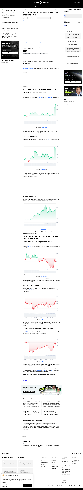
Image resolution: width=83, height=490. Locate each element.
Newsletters (54, 468)
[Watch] (73, 91)
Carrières (43, 466)
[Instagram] (35, 18)
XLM (40, 370)
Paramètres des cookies (76, 485)
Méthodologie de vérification (75, 461)
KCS (27, 332)
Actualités (54, 460)
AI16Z (49, 139)
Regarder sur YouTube (68, 101)
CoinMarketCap (44, 127)
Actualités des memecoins (64, 479)
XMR (30, 290)
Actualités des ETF (65, 482)
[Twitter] (27, 18)
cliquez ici (25, 380)
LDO (45, 370)
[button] (9, 463)
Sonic (52, 370)
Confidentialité (55, 485)
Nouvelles (25, 9)
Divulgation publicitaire (74, 464)
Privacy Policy (4, 56)
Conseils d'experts (55, 466)
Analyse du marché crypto (66, 466)
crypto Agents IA (48, 97)
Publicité (43, 460)
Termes (49, 485)
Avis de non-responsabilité (64, 485)
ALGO (37, 370)
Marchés (29, 9)
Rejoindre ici (4, 62)
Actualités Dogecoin (66, 474)
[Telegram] (29, 18)
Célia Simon (44, 42)
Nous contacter (44, 462)
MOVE (29, 246)
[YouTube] (24, 18)
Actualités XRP (65, 461)
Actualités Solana (65, 476)
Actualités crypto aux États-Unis (66, 472)
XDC (57, 199)
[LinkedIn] (32, 18)
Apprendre (54, 462)
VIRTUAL (41, 97)
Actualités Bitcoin (65, 463)
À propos (43, 464)
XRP (43, 370)
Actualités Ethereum (66, 469)
